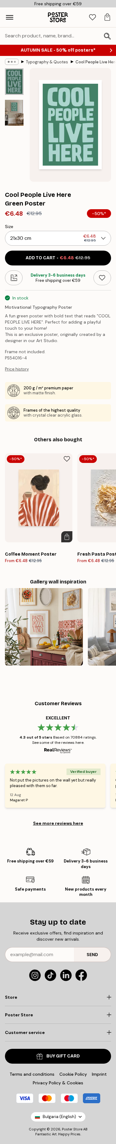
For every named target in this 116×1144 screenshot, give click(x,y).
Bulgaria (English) (59, 1116)
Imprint (99, 1074)
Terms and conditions (32, 1074)
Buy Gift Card (63, 1056)
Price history (17, 369)
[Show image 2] (14, 113)
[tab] (92, 17)
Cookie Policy (73, 1074)
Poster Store (72, 1129)
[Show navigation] (9, 17)
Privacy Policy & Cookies (58, 1083)
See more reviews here (58, 823)
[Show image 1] (14, 81)
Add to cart (58, 258)
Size (9, 226)
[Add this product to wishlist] (102, 277)
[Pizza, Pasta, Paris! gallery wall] (44, 627)
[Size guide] (14, 277)
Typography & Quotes (47, 62)
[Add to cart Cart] (66, 536)
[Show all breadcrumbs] (12, 62)
